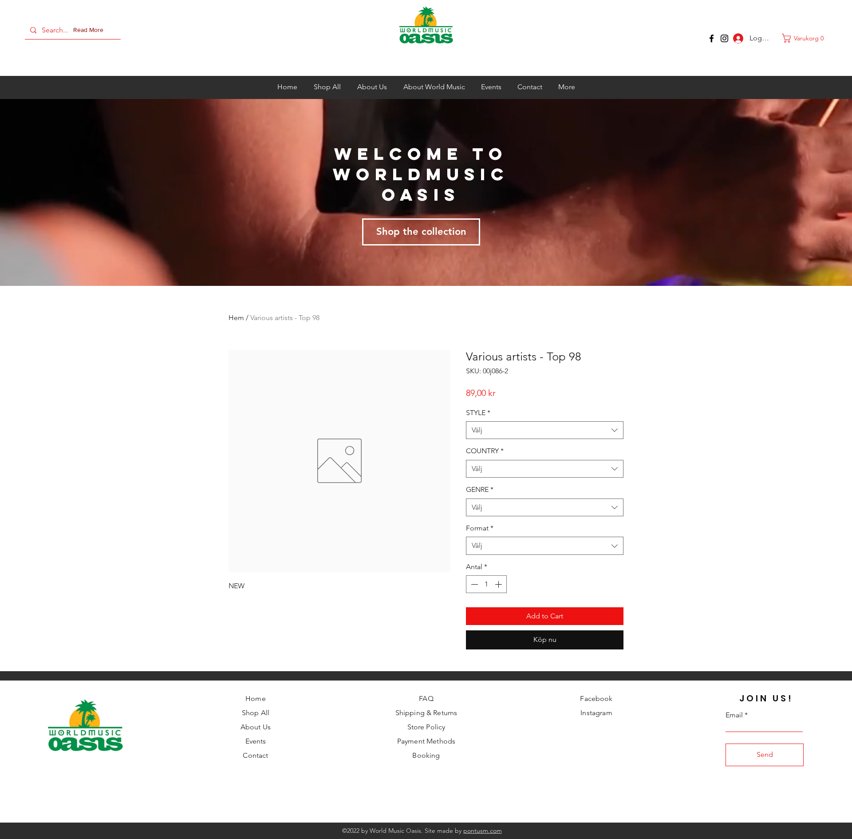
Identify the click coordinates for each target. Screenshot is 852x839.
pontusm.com (482, 831)
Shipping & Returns (426, 712)
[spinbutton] (486, 584)
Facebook (596, 698)
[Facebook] (711, 38)
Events (255, 741)
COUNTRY (485, 451)
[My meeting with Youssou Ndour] (724, 38)
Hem (236, 317)
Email (734, 715)
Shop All (255, 712)
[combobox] (544, 430)
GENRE (479, 489)
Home (255, 698)
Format (479, 528)
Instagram (596, 712)
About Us (256, 727)
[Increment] (499, 584)
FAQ (426, 698)
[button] (90, 30)
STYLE (478, 412)
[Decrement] (473, 584)
